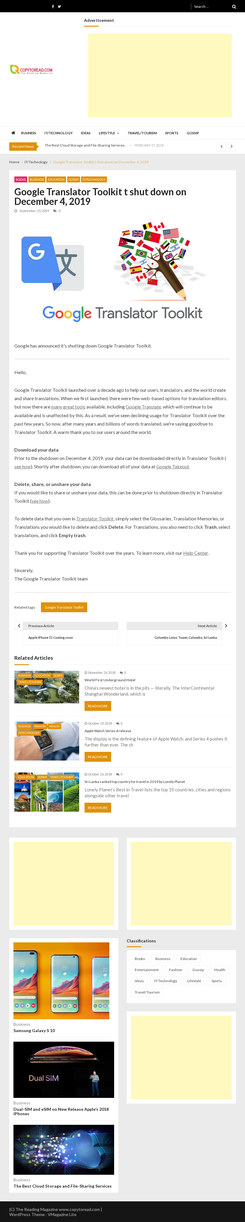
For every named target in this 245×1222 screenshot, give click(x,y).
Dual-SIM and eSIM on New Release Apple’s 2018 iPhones (61, 1111)
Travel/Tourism (142, 133)
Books (21, 179)
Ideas (86, 133)
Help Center (195, 553)
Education (56, 179)
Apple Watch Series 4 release (108, 731)
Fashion (40, 726)
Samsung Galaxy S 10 (34, 1030)
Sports (171, 133)
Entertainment (147, 969)
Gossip (193, 133)
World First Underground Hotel (110, 680)
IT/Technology (59, 133)
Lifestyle (107, 133)
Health (54, 726)
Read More (98, 706)
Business (28, 133)
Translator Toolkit (95, 518)
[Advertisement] (160, 75)
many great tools (68, 406)
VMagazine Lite (62, 1214)
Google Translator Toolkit (64, 607)
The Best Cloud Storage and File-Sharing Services (85, 145)
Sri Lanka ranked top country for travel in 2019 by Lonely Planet (135, 781)
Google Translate (143, 406)
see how (22, 466)
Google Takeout (172, 466)
